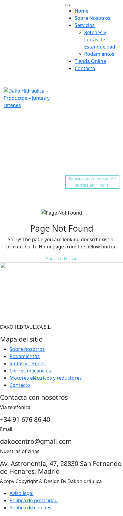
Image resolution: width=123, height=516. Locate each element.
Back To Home (61, 258)
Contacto (85, 68)
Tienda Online (90, 61)
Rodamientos (99, 54)
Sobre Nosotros (92, 18)
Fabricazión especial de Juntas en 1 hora (92, 182)
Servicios (85, 25)
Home (81, 10)
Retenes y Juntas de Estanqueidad (99, 39)
